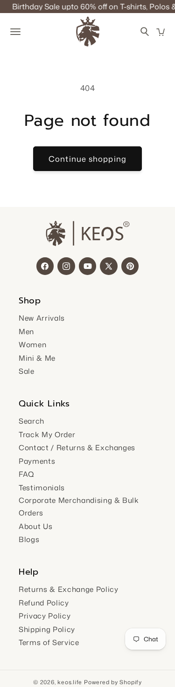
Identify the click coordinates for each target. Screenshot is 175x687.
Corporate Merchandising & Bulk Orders (79, 506)
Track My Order (47, 434)
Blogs (29, 539)
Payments (37, 461)
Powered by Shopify (113, 682)
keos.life (69, 682)
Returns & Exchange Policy (69, 589)
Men (26, 331)
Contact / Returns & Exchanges (77, 447)
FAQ (27, 474)
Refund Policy (44, 603)
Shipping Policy (47, 629)
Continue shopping (87, 158)
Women (32, 344)
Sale (27, 371)
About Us (35, 526)
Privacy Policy (44, 616)
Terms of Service (49, 642)
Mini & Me (37, 358)
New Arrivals (42, 318)
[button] (160, 32)
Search (31, 421)
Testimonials (42, 487)
